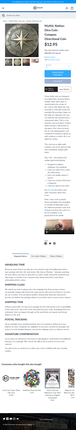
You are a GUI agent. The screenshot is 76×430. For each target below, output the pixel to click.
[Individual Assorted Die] (31, 378)
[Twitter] (4, 419)
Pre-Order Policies (38, 256)
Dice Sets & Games (54, 59)
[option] (22, 41)
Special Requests (46, 419)
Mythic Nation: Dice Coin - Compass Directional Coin (25, 21)
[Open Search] (3, 15)
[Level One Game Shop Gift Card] (11, 378)
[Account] (67, 7)
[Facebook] (7, 419)
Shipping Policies (20, 256)
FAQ (49, 190)
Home (5, 21)
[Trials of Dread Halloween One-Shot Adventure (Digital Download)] (52, 378)
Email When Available (57, 73)
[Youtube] (11, 419)
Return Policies (56, 256)
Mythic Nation (50, 57)
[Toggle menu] (3, 8)
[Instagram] (14, 419)
